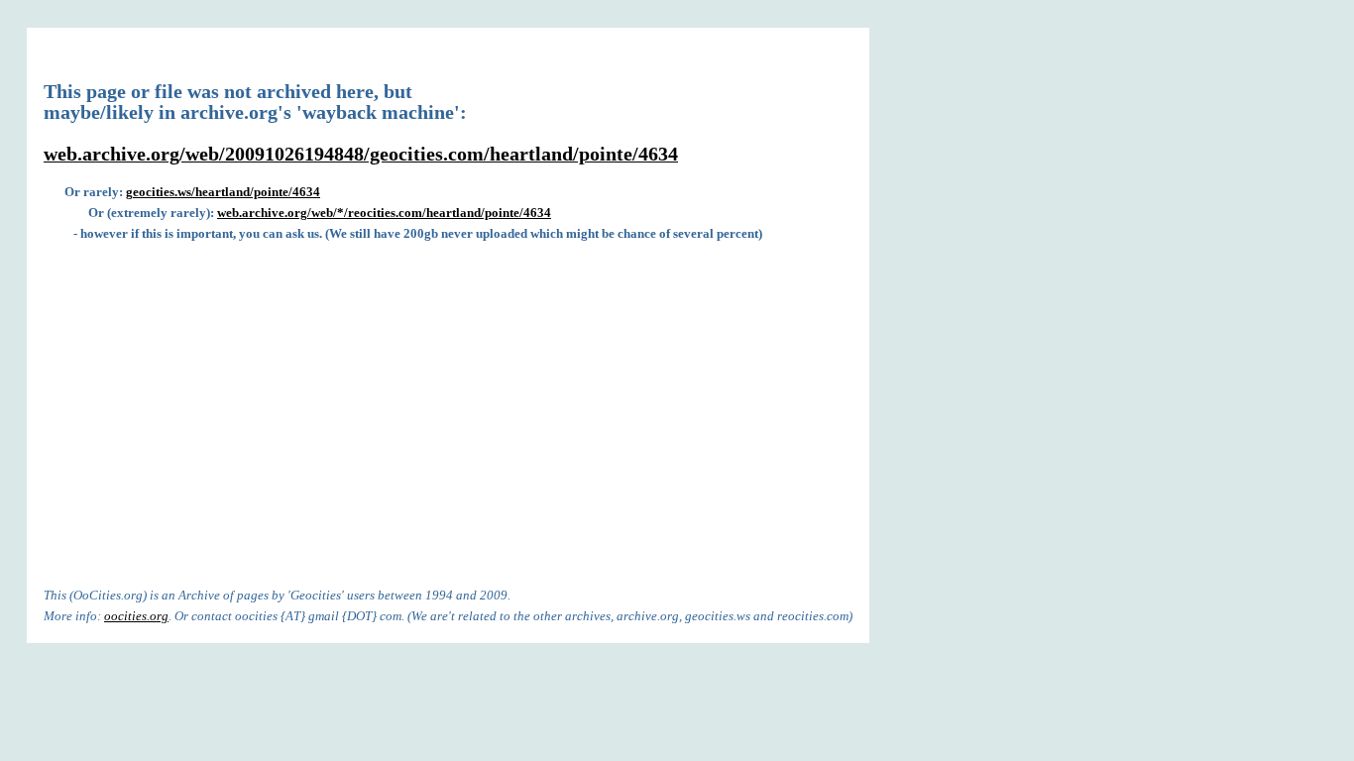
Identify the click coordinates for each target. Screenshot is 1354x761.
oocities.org (136, 615)
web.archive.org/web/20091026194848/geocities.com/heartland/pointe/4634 (361, 154)
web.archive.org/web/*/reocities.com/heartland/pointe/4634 (384, 212)
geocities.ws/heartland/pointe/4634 (223, 191)
